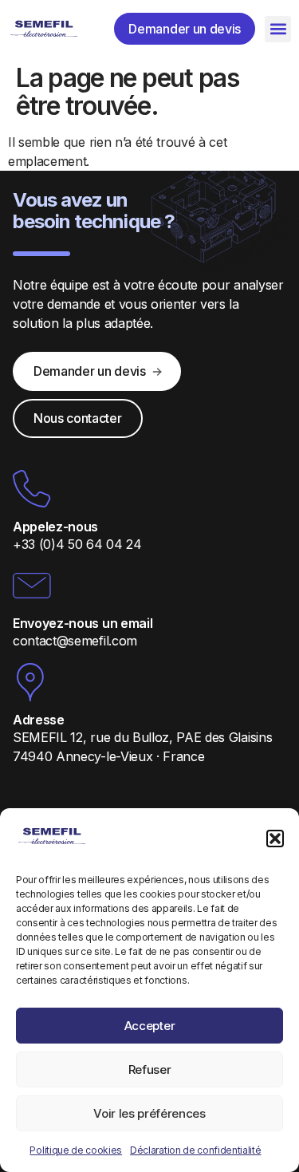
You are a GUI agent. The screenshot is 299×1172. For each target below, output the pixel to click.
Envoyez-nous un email (82, 623)
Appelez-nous (55, 527)
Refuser (149, 1069)
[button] (275, 838)
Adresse (39, 720)
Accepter (149, 1025)
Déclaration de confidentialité (195, 1150)
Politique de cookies (76, 1150)
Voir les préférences (149, 1113)
